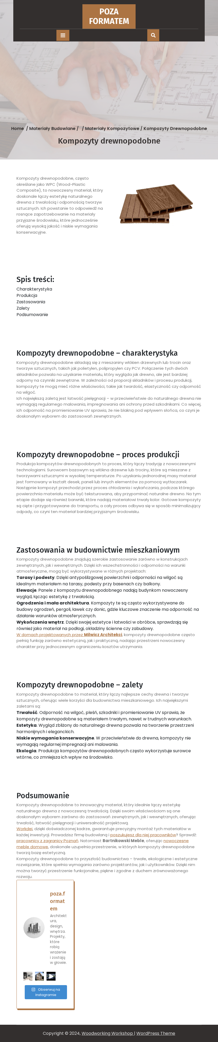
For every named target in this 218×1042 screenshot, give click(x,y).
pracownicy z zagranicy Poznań (47, 840)
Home (17, 128)
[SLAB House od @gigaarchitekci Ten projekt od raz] (51, 976)
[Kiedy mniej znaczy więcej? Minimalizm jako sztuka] (27, 976)
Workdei (24, 828)
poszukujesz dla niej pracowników (143, 835)
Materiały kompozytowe (112, 128)
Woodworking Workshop (108, 1033)
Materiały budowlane (52, 128)
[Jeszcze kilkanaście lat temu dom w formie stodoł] (39, 976)
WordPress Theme (155, 1033)
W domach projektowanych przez (69, 634)
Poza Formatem (109, 16)
